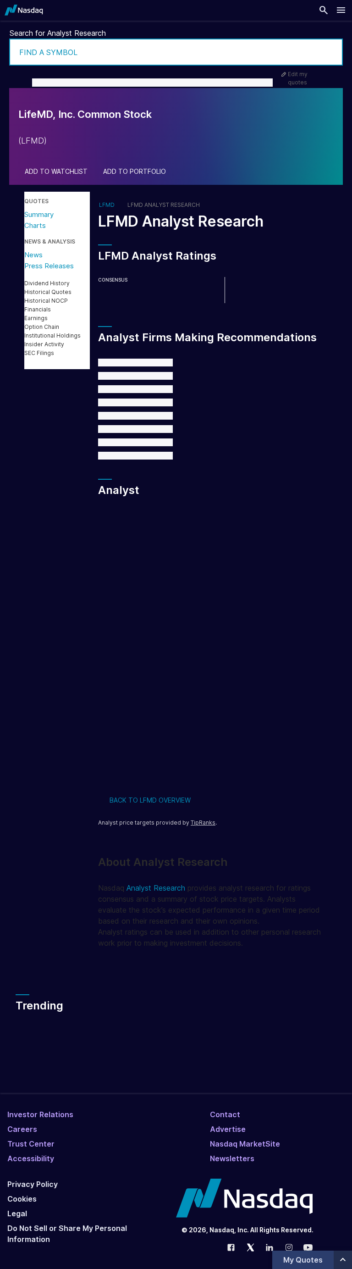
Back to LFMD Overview (150, 800)
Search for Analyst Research (58, 33)
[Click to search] (329, 52)
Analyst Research (155, 887)
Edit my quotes (298, 78)
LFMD (107, 205)
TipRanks (203, 822)
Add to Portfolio (134, 171)
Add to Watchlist (56, 171)
